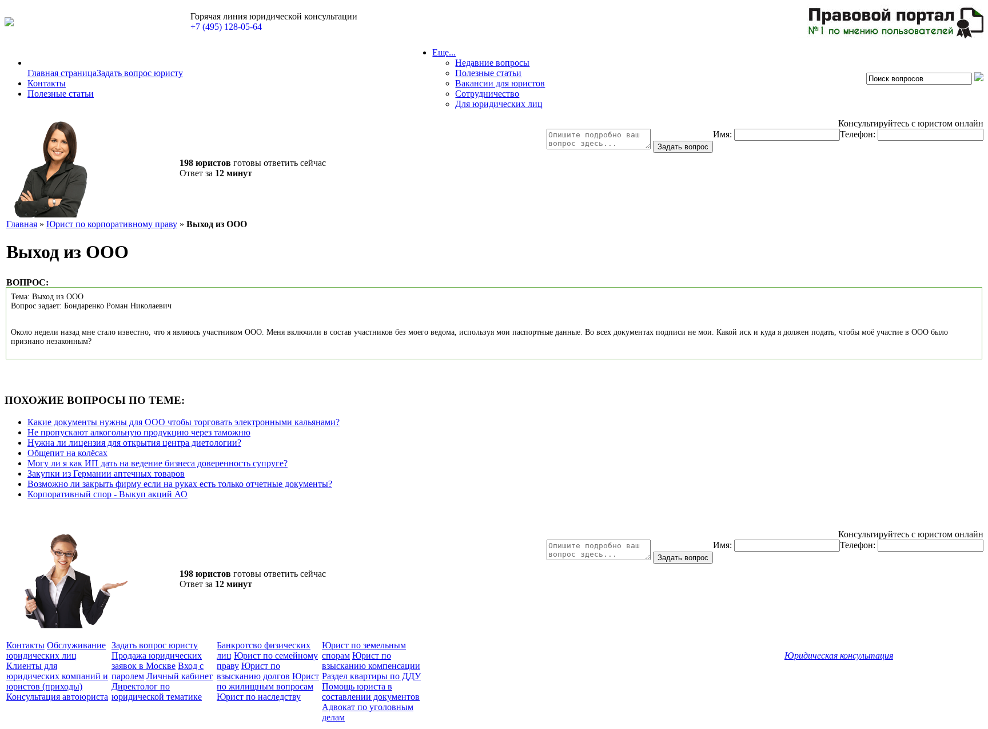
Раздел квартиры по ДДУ (371, 676)
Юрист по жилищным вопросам (268, 681)
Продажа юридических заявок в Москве (156, 661)
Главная (21, 224)
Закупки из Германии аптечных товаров (106, 473)
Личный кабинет (179, 676)
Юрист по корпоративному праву (111, 224)
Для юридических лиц (499, 104)
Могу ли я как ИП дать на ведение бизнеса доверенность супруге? (157, 463)
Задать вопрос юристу (140, 73)
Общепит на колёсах (67, 453)
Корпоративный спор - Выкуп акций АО (107, 494)
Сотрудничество (487, 93)
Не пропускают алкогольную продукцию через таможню (138, 432)
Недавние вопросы (492, 63)
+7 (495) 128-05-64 (226, 26)
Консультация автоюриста (57, 697)
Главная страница (62, 73)
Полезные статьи (60, 93)
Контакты (46, 83)
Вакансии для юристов (500, 83)
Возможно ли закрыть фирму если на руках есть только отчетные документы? (179, 484)
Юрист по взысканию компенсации (371, 661)
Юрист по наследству (259, 697)
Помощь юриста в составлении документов (371, 692)
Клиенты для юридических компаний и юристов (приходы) (57, 676)
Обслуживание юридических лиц (56, 650)
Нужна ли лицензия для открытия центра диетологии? (134, 442)
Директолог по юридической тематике (156, 692)
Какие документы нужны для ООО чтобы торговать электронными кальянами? (183, 422)
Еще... (444, 52)
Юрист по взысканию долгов (253, 671)
